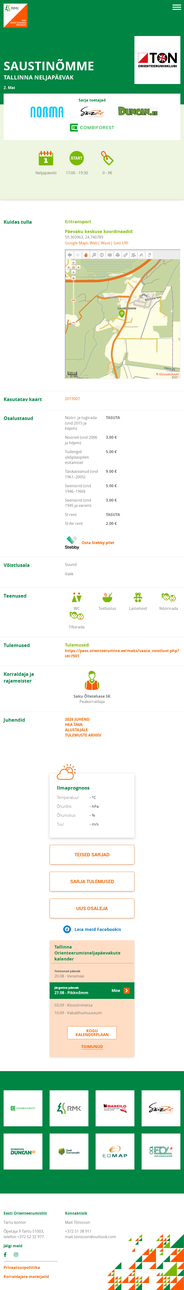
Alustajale (76, 729)
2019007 (72, 398)
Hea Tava (74, 724)
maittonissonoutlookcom (90, 1236)
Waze (105, 243)
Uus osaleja (92, 908)
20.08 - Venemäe (69, 974)
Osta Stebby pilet (98, 542)
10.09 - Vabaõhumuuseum (78, 1012)
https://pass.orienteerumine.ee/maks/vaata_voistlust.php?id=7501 (122, 653)
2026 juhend (77, 719)
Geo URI (121, 243)
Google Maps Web (81, 243)
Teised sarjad (92, 854)
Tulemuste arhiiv (83, 735)
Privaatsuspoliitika (22, 1267)
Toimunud (92, 1046)
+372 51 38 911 (78, 1231)
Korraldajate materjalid (26, 1276)
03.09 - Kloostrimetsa (73, 1005)
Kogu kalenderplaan (92, 1032)
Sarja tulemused (92, 881)
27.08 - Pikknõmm (87, 990)
